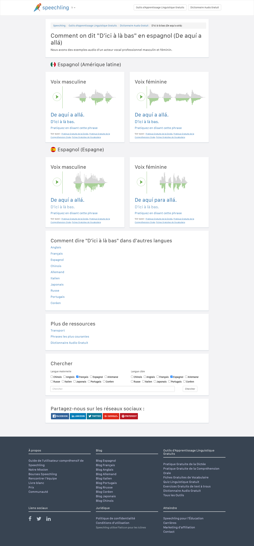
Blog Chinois (105, 500)
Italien (55, 278)
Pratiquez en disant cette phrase (74, 128)
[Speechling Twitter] (41, 519)
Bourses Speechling (43, 474)
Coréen (56, 303)
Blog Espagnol (106, 460)
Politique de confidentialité (115, 518)
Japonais (57, 284)
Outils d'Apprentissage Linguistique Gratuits (160, 7)
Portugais (58, 296)
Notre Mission (38, 469)
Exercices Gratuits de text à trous (187, 486)
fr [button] (72, 7)
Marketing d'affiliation (179, 527)
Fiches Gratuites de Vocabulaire (186, 477)
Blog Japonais (106, 496)
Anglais (56, 247)
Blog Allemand (106, 474)
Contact (169, 531)
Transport (58, 330)
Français (57, 253)
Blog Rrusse (104, 487)
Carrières (169, 523)
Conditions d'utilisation (112, 523)
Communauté (38, 491)
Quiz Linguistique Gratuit (181, 482)
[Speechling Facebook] (32, 519)
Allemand (57, 272)
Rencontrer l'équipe (43, 478)
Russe (55, 290)
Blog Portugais (106, 483)
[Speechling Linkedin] (50, 519)
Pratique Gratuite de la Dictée (184, 464)
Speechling (59, 25)
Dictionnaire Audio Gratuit (204, 7)
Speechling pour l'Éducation (183, 518)
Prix (31, 487)
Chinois (56, 266)
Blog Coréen (104, 491)
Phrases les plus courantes (70, 336)
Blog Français (105, 465)
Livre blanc (36, 483)
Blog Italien (104, 478)
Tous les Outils (173, 495)
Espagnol (57, 260)
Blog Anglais (104, 469)
